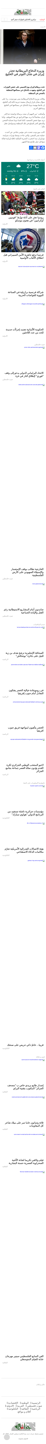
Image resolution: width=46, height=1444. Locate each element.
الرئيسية (36, 1402)
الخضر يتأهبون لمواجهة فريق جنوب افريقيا (26, 729)
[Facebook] (43, 148)
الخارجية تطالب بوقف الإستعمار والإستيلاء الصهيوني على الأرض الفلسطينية (27, 572)
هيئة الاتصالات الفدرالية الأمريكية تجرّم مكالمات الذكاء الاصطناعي (24, 850)
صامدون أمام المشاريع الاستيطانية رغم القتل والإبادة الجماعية (24, 611)
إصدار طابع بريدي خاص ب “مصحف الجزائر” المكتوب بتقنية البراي (25, 1087)
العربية (20, 1405)
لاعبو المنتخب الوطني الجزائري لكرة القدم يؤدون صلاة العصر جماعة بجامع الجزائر (25, 768)
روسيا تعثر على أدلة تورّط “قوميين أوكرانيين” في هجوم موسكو (26, 219)
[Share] (31, 148)
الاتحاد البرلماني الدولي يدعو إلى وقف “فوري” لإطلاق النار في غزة (24, 374)
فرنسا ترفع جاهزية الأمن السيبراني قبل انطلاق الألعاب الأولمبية (23, 256)
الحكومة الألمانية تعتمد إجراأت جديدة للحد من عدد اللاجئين (25, 331)
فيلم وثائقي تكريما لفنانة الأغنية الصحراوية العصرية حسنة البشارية (26, 1161)
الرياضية (5, 659)
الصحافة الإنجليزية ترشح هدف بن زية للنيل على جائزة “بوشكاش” (25, 654)
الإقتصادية (13, 1402)
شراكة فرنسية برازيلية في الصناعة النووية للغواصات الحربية (26, 293)
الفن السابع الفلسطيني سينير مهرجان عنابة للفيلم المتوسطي (24, 1357)
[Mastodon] (39, 148)
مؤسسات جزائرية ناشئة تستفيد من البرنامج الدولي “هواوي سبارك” (26, 813)
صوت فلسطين (7, 379)
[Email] (35, 148)
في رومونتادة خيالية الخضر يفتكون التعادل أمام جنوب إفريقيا (26, 692)
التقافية (5, 1092)
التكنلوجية (5, 818)
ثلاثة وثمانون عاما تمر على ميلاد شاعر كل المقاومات (24, 1124)
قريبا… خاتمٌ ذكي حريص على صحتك (25, 1044)
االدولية (42, 27)
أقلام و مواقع (24, 1411)
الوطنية (25, 1402)
